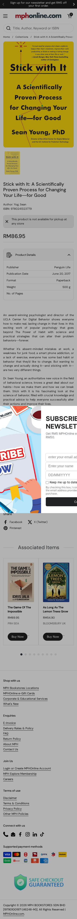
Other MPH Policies (15, 814)
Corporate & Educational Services (25, 699)
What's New (11, 704)
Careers (8, 779)
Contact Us (10, 749)
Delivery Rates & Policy (18, 728)
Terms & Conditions (16, 803)
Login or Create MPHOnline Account (27, 768)
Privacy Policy (12, 809)
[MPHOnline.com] (38, 16)
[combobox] (38, 28)
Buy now (18, 637)
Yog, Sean (20, 204)
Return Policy (12, 739)
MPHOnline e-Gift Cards (19, 693)
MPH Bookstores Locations (21, 688)
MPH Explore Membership (20, 774)
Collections (21, 36)
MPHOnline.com (13, 914)
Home (6, 36)
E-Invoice (9, 723)
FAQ (5, 733)
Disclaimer (10, 798)
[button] (69, 16)
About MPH (10, 744)
